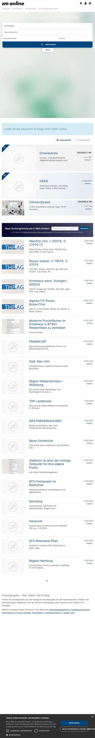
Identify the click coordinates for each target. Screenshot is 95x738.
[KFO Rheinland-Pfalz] (13, 546)
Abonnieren (84, 228)
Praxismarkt (9, 26)
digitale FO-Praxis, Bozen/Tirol (42, 302)
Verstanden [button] (74, 723)
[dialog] (47, 726)
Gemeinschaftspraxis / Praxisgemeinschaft (70, 609)
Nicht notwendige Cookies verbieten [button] (75, 729)
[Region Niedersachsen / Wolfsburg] (13, 387)
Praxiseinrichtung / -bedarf (57, 612)
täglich (72, 228)
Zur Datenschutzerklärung (46, 727)
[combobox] (47, 32)
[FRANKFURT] (13, 347)
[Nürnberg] (13, 507)
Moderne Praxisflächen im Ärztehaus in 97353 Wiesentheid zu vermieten (47, 324)
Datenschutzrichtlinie (29, 232)
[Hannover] (13, 526)
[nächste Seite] (47, 581)
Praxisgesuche (8, 612)
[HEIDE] (19, 186)
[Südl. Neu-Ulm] (13, 367)
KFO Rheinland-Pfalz (43, 541)
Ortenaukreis (49, 153)
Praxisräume (38, 612)
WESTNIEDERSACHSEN (45, 421)
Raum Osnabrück (41, 441)
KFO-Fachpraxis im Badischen (42, 483)
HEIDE (44, 181)
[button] (48, 50)
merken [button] (87, 160)
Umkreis (62, 38)
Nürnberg (35, 501)
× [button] (92, 717)
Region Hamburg (41, 561)
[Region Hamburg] (13, 566)
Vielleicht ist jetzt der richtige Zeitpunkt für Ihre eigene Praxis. (50, 464)
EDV (73, 612)
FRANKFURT (38, 341)
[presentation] (81, 3)
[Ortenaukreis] (19, 159)
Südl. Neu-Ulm (39, 361)
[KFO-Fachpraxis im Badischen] (13, 487)
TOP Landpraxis (40, 401)
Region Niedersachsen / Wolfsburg (46, 383)
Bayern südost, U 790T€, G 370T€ (48, 262)
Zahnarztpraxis (39, 202)
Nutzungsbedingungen (44, 232)
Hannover (36, 521)
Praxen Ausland (23, 612)
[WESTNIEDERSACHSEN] (13, 426)
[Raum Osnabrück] (13, 446)
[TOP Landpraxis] (13, 406)
